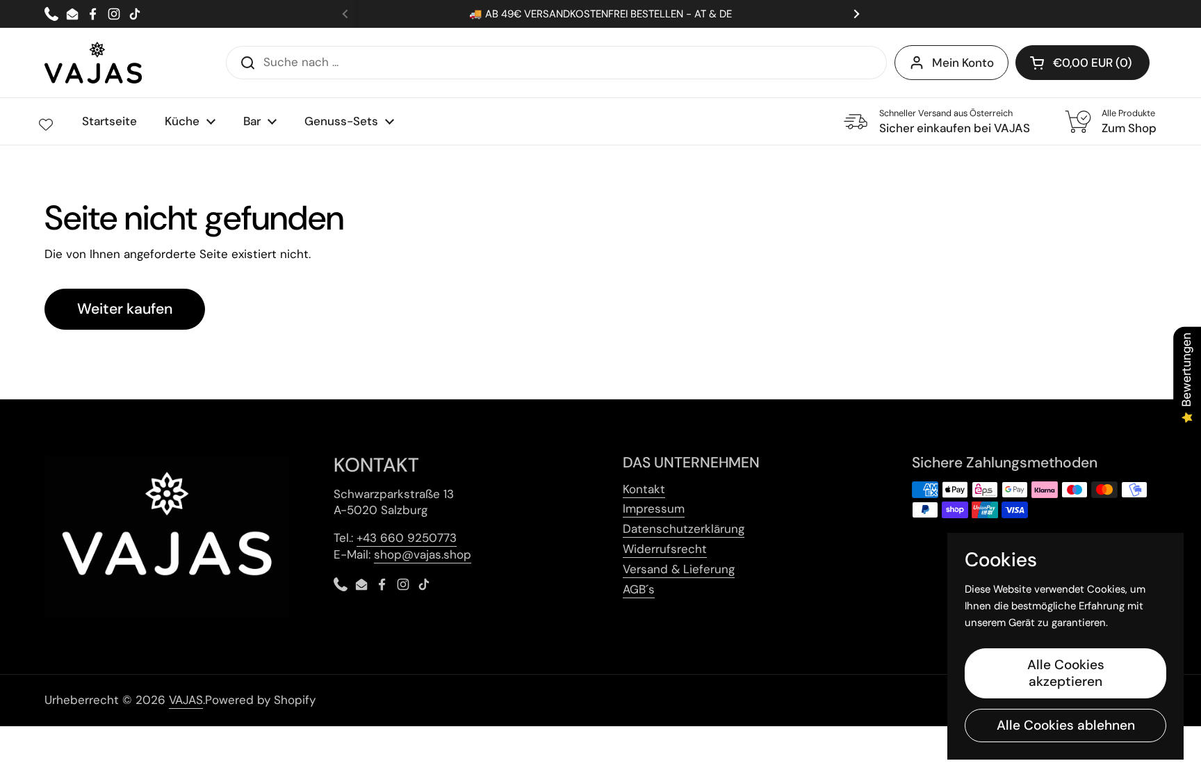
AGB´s (639, 589)
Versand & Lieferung (679, 569)
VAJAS (186, 699)
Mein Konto (963, 62)
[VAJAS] (93, 62)
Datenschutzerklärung (683, 528)
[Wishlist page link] (46, 124)
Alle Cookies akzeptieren (1065, 673)
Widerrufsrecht (665, 548)
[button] (1082, 62)
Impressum (654, 508)
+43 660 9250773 (407, 537)
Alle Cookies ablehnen (1066, 725)
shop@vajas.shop (422, 554)
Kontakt (644, 489)
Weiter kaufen (124, 309)
